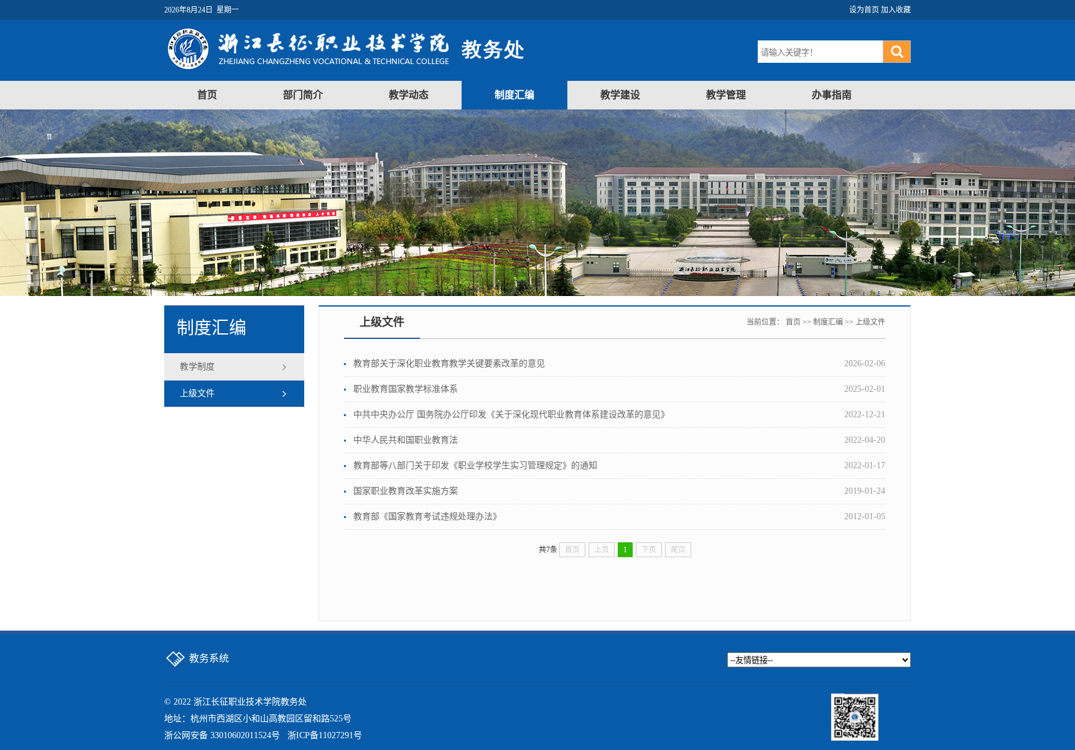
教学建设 (620, 95)
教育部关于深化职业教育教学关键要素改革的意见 (449, 363)
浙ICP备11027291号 (324, 735)
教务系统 (209, 658)
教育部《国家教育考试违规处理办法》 (427, 516)
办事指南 (832, 95)
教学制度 (197, 366)
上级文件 (197, 393)
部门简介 (303, 95)
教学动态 (409, 95)
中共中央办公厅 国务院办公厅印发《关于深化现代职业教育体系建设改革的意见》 (511, 414)
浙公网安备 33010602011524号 (222, 735)
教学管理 (726, 95)
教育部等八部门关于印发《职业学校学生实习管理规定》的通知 (475, 465)
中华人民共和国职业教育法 (405, 440)
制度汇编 (514, 95)
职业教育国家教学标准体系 (405, 389)
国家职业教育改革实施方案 (405, 491)
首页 (207, 95)
